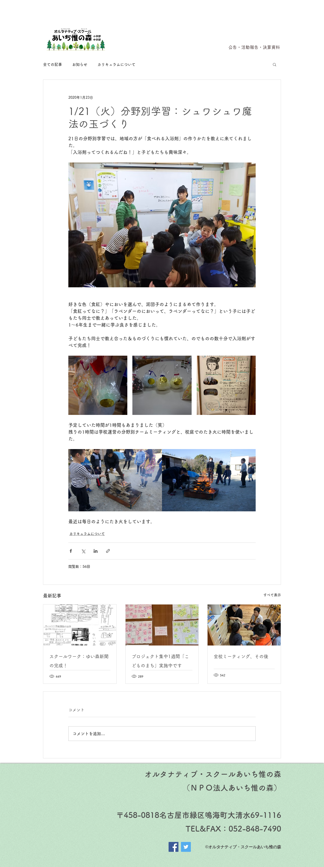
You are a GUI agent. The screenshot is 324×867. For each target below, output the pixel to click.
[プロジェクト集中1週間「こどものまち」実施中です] (162, 625)
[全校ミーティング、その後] (244, 625)
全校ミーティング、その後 (241, 656)
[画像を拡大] (97, 385)
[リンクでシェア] (108, 551)
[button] (274, 64)
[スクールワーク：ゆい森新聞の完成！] (79, 625)
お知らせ (79, 64)
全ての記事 (52, 64)
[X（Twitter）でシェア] (83, 551)
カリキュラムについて (116, 64)
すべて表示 (272, 595)
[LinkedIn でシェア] (95, 551)
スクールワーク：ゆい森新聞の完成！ (79, 661)
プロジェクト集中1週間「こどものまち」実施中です (160, 661)
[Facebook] (173, 847)
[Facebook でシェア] (70, 551)
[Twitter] (186, 847)
